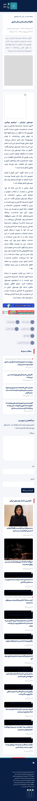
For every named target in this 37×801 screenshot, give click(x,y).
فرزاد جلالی (10, 328)
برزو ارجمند (11, 321)
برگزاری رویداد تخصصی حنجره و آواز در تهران (19, 641)
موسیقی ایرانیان (12, 28)
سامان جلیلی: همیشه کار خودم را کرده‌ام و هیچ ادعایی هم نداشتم (19, 675)
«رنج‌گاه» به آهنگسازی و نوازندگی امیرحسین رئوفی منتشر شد (19, 563)
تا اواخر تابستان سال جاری (22, 22)
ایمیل (32, 479)
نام (33, 466)
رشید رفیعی (25, 328)
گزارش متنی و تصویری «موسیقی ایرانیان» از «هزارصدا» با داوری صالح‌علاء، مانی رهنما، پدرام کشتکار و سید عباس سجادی (19, 406)
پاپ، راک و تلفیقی (19, 16)
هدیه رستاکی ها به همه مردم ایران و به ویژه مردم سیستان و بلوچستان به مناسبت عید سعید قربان (19, 390)
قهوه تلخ (26, 335)
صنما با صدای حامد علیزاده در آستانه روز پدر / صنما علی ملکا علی (19, 580)
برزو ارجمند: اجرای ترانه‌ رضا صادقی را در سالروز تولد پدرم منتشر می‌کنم (18, 363)
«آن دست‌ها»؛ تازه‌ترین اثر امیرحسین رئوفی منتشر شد (19, 601)
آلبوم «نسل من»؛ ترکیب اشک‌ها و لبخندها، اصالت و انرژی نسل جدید (19, 710)
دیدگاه (31, 433)
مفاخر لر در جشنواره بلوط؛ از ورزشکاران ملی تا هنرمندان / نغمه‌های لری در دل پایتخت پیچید (19, 623)
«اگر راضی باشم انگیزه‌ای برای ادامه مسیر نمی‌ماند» (20, 376)
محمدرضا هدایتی (23, 342)
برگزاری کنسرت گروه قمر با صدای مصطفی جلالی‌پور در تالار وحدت (20, 692)
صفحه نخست (29, 16)
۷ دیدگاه (12, 31)
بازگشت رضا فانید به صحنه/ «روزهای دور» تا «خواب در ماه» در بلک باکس (19, 746)
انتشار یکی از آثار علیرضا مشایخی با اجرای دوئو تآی (19, 657)
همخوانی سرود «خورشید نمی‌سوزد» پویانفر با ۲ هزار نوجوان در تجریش (18, 728)
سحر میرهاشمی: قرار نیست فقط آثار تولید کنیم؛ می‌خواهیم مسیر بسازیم (20, 529)
